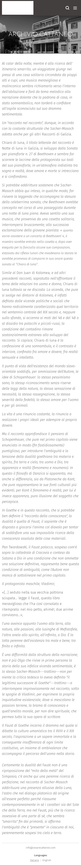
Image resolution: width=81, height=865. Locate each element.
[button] (67, 8)
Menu (75, 8)
